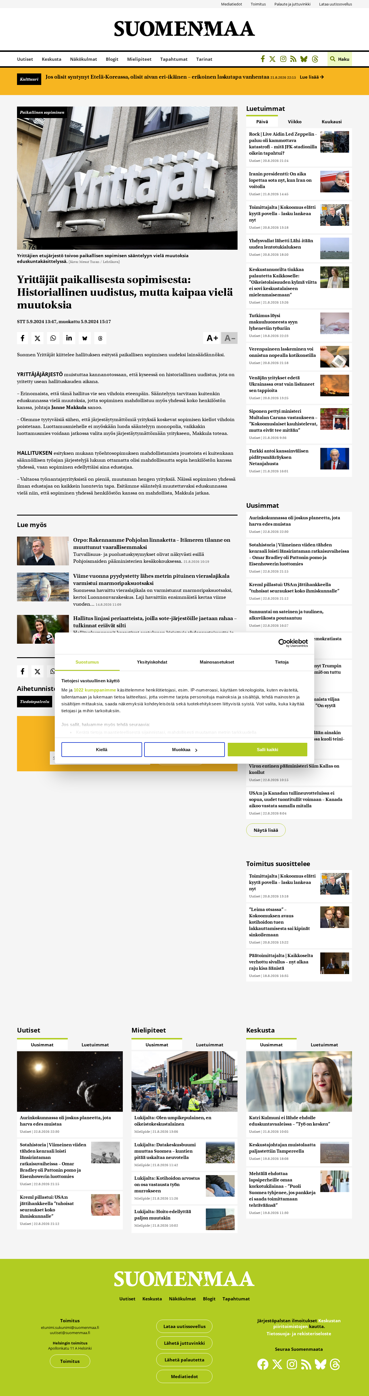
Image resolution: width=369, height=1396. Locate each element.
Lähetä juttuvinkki (184, 1343)
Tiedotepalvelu (34, 701)
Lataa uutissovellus (335, 4)
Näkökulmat (83, 59)
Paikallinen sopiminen (42, 112)
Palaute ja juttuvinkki (292, 4)
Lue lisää (310, 77)
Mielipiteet (139, 59)
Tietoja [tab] (282, 662)
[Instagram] (284, 60)
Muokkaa (181, 749)
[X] (274, 60)
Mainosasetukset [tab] (217, 662)
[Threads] (317, 60)
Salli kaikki (267, 749)
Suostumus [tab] (87, 662)
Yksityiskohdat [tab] (152, 662)
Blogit (112, 59)
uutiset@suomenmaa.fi (70, 1332)
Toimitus (258, 4)
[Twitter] (279, 1368)
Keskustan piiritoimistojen (307, 1323)
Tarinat (204, 59)
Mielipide (142, 1131)
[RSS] (294, 60)
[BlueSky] (305, 60)
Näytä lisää (266, 830)
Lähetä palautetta (184, 1360)
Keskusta (51, 59)
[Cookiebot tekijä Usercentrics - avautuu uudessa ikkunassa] (282, 643)
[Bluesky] (322, 1368)
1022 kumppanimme (95, 689)
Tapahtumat (174, 59)
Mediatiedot (231, 4)
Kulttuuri (29, 79)
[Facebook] (264, 60)
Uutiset (25, 59)
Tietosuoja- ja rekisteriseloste (299, 1333)
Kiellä (101, 749)
